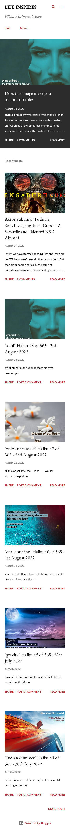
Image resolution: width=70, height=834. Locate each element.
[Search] (53, 7)
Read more (57, 140)
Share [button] (9, 140)
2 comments (26, 140)
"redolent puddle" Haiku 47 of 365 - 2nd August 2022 (32, 451)
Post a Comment (29, 382)
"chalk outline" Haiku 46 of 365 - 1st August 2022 (35, 554)
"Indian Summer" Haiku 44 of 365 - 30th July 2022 (32, 761)
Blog (7, 28)
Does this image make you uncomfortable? (28, 96)
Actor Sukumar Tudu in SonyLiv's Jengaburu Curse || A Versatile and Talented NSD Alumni (33, 228)
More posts (56, 808)
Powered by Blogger (37, 823)
